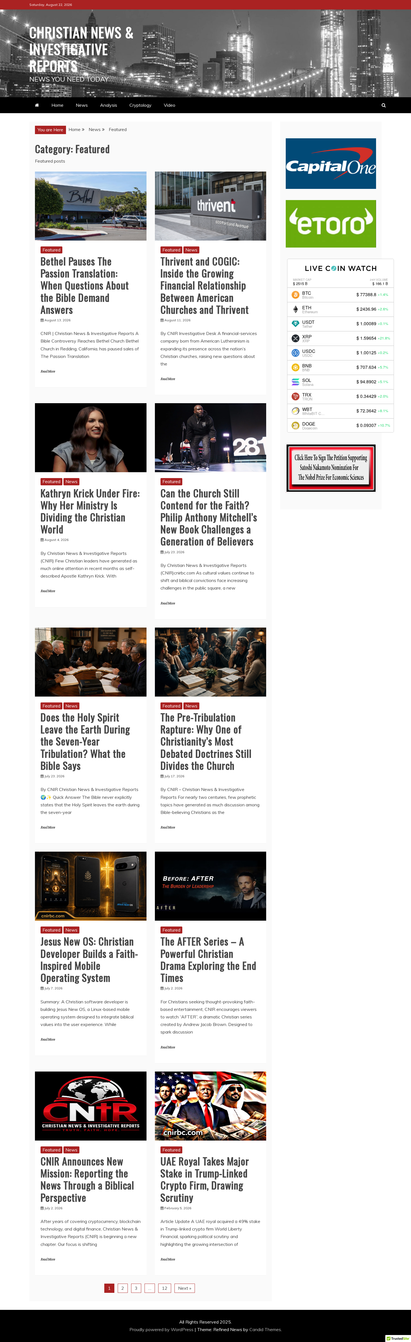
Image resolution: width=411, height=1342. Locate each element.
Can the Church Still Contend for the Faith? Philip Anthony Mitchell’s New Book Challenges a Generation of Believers (208, 516)
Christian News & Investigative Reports (81, 49)
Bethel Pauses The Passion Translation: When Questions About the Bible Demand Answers (85, 285)
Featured (51, 250)
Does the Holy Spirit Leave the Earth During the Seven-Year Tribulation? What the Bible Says (85, 741)
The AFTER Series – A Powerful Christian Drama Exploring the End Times (208, 959)
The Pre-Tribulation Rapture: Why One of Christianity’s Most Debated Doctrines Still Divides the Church (206, 741)
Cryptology (140, 105)
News (82, 105)
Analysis (108, 105)
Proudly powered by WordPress (162, 1329)
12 (164, 1288)
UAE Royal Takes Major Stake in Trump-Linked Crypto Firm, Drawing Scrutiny (204, 1179)
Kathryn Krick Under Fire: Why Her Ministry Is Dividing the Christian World (90, 510)
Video (169, 105)
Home (57, 105)
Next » (184, 1288)
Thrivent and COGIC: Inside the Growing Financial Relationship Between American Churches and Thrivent (204, 285)
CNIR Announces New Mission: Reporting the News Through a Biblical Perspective (87, 1179)
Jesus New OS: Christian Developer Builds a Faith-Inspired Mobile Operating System (89, 959)
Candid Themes (265, 1329)
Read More (48, 371)
